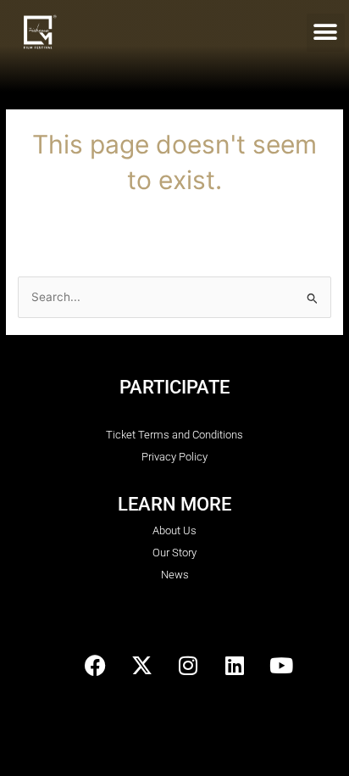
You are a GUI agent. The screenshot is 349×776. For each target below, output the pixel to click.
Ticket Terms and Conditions (174, 434)
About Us (174, 530)
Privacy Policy (174, 456)
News (175, 574)
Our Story (174, 552)
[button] (326, 33)
